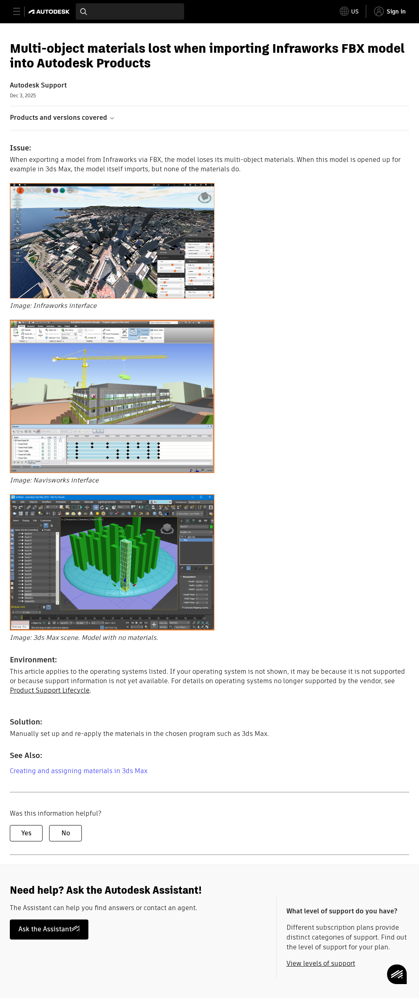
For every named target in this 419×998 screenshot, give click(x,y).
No (65, 833)
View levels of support (320, 963)
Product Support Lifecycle (50, 690)
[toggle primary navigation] (21, 12)
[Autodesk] (50, 12)
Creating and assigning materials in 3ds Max (78, 771)
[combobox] (130, 11)
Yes (26, 833)
